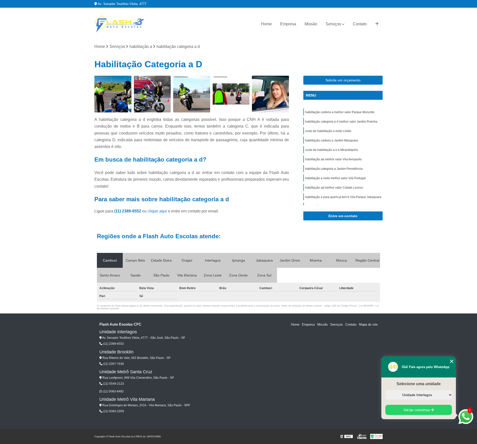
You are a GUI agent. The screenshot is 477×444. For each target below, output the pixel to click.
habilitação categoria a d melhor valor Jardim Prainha (341, 121)
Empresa (288, 24)
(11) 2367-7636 (113, 364)
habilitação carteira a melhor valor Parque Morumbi (339, 112)
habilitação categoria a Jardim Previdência (334, 169)
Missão (311, 24)
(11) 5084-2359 (113, 411)
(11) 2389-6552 (128, 211)
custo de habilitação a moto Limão (328, 131)
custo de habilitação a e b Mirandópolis (331, 150)
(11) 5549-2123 (113, 383)
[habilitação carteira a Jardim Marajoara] (231, 94)
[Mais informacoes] (377, 24)
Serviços (333, 24)
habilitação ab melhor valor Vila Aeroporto (333, 159)
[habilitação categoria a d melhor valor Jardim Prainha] (152, 94)
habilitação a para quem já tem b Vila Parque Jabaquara (343, 197)
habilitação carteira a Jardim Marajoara (331, 140)
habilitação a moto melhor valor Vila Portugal (335, 178)
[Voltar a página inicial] (119, 24)
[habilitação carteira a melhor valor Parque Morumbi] (112, 94)
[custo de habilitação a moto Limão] (191, 94)
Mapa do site (368, 324)
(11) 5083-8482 (113, 391)
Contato (360, 24)
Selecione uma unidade (419, 384)
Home (266, 24)
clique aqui (157, 211)
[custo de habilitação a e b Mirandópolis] (270, 94)
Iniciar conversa (417, 410)
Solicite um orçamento (342, 80)
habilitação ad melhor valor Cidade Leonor (334, 187)
